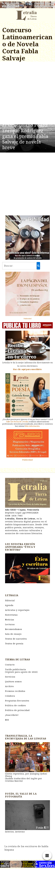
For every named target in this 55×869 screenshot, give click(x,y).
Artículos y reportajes (17, 610)
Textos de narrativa (16, 638)
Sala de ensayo (13, 634)
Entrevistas (11, 614)
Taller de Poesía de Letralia (17, 421)
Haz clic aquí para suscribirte (27, 369)
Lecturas (10, 624)
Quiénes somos (13, 681)
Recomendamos (13, 629)
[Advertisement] (27, 93)
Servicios (10, 676)
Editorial (10, 600)
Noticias (9, 619)
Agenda (9, 605)
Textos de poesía (14, 643)
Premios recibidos (15, 691)
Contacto (10, 664)
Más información (32, 426)
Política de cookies (15, 705)
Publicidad (27, 318)
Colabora (10, 696)
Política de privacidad (17, 710)
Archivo (9, 686)
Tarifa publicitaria (21, 670)
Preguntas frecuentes (17, 700)
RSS (7, 719)
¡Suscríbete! (12, 715)
